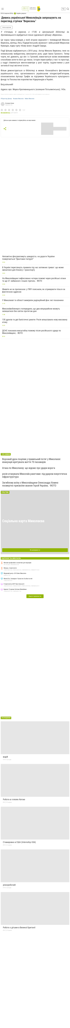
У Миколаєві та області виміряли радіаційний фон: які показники (33, 300)
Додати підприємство (35, 596)
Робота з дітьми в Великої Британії (19, 927)
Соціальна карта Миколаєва (23, 521)
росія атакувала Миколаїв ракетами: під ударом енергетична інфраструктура (34, 475)
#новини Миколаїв (18, 98)
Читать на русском (6, 27)
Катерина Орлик (9, 103)
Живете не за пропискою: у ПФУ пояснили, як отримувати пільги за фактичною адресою (33, 290)
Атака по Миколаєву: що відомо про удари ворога (28, 467)
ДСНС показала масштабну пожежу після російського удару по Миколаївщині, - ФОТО (31, 331)
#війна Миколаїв (29, 98)
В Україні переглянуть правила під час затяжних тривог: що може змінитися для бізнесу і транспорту (33, 268)
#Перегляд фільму (6, 98)
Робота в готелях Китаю (14, 799)
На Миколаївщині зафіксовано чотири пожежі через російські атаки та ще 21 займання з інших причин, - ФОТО (34, 279)
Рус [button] (63, 9)
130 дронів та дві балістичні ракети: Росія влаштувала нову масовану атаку (34, 320)
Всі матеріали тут (35, 550)
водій (5, 757)
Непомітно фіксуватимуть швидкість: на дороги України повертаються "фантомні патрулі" (28, 257)
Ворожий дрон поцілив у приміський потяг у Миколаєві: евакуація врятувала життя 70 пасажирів (31, 461)
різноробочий (9, 885)
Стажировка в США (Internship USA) (19, 842)
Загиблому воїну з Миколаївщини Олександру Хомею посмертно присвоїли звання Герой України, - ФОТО (30, 484)
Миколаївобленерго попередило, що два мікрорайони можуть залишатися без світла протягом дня (31, 310)
